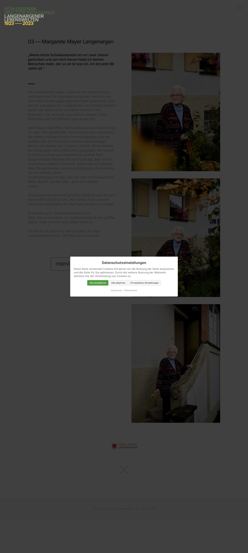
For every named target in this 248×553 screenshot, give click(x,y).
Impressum (116, 290)
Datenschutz (130, 290)
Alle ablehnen (118, 282)
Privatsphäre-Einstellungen (144, 282)
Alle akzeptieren (97, 282)
